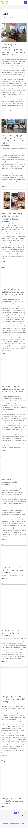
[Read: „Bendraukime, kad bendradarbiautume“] (14, 605)
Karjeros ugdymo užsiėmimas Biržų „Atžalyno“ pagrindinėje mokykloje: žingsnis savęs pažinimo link (13, 49)
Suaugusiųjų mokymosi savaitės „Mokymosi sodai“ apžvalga (13, 699)
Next (24, 815)
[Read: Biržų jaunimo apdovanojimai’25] (14, 466)
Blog (2, 57)
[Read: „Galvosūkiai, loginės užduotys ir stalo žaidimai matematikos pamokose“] (14, 277)
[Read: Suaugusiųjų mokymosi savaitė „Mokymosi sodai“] (14, 778)
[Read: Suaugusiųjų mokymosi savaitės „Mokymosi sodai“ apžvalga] (14, 680)
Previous (5, 812)
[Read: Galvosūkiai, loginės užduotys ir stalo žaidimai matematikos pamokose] (14, 371)
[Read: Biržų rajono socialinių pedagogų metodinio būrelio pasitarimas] (14, 201)
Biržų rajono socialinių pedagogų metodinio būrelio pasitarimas (11, 216)
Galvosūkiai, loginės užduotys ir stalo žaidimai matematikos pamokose (13, 389)
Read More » (4, 114)
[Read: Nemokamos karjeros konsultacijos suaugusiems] (14, 554)
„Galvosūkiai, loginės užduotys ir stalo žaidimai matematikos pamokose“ (13, 292)
